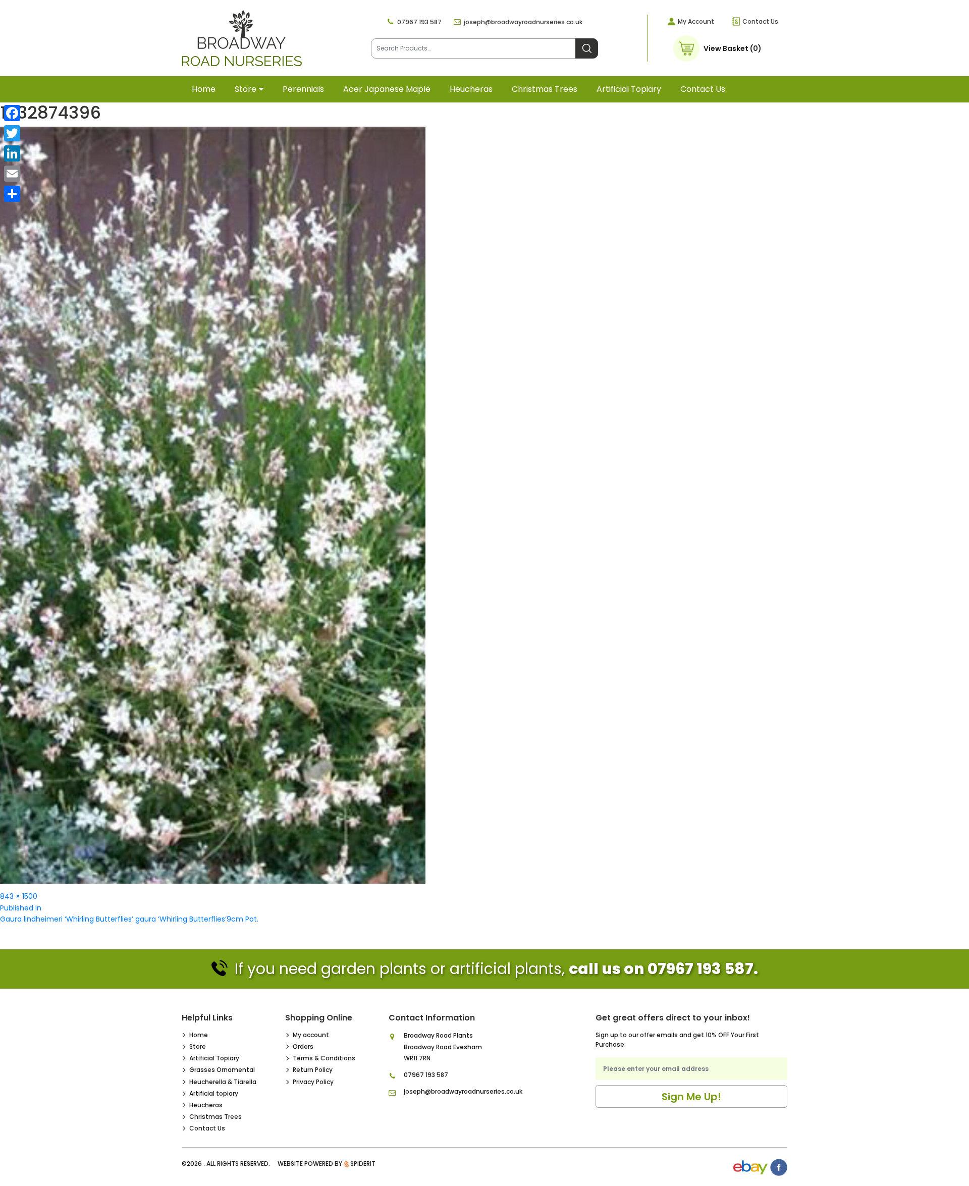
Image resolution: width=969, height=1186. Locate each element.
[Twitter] (12, 133)
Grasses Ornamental (222, 1069)
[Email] (12, 174)
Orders (303, 1046)
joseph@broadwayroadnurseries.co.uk (523, 22)
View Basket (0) (733, 48)
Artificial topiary (629, 89)
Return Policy (313, 1069)
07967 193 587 (419, 22)
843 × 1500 (18, 896)
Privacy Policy (313, 1081)
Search (586, 48)
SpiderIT (362, 1163)
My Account (696, 21)
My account (311, 1035)
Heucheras (471, 89)
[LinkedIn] (12, 153)
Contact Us (760, 21)
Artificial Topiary (214, 1058)
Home (204, 89)
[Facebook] (12, 113)
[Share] (12, 194)
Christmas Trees (544, 89)
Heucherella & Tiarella (222, 1081)
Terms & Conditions (324, 1058)
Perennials (303, 89)
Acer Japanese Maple (386, 89)
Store (245, 89)
